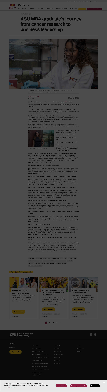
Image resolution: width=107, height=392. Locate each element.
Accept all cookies (61, 385)
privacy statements (11, 387)
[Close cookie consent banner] (104, 382)
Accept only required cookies (78, 385)
